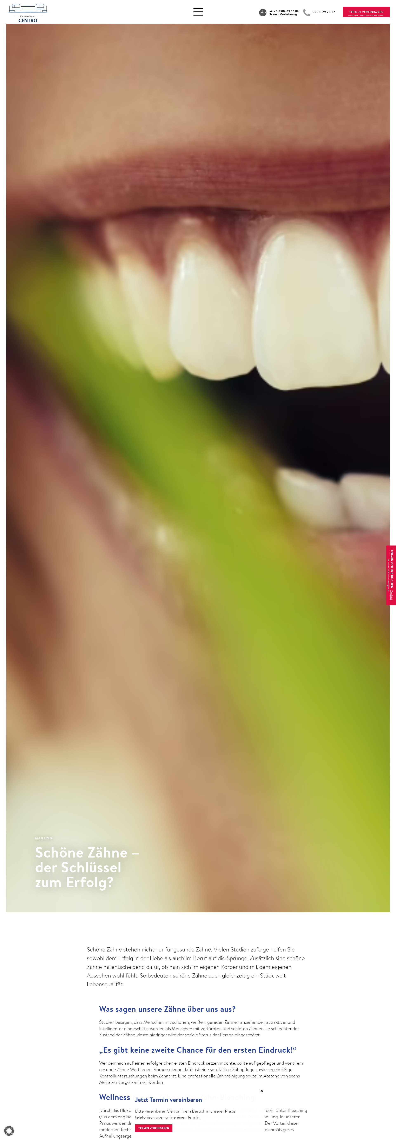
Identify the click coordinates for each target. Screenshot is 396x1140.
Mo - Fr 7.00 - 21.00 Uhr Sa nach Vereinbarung (284, 13)
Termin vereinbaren (153, 1128)
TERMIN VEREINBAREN (366, 12)
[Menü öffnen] (198, 12)
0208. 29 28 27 (323, 11)
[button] (9, 1131)
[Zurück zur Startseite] (28, 11)
